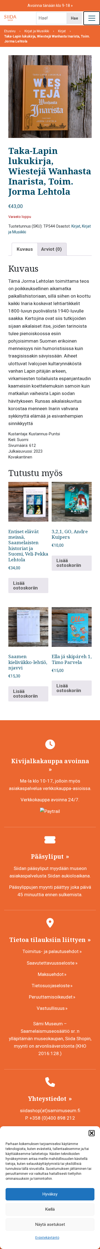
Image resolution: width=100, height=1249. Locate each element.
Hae (74, 18)
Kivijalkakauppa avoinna (50, 761)
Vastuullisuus (51, 1008)
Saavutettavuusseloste (50, 963)
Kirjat (75, 226)
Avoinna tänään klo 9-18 (49, 5)
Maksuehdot (51, 974)
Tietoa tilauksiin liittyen (48, 940)
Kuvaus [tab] (25, 249)
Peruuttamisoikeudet (50, 997)
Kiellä (50, 1209)
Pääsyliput (48, 856)
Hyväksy (50, 1194)
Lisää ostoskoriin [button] (25, 585)
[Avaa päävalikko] (91, 18)
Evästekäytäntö (47, 1238)
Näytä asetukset (50, 1224)
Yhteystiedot (48, 1099)
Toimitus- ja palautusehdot (50, 951)
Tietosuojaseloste (51, 985)
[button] (91, 1133)
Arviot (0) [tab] (51, 249)
